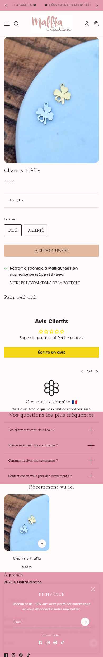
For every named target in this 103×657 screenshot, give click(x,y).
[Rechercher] (16, 23)
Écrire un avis (51, 352)
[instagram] (48, 642)
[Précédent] (6, 5)
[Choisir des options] (42, 543)
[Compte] (86, 23)
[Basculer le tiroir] (7, 24)
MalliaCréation (63, 268)
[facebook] (40, 642)
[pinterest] (55, 642)
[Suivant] (97, 5)
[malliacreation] (51, 24)
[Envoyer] (85, 622)
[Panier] (96, 23)
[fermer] (93, 589)
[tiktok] (62, 642)
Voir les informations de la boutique (45, 283)
